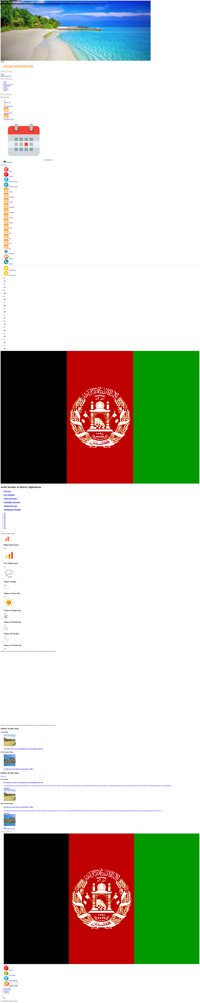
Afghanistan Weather (12, 510)
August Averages (10, 499)
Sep (5, 524)
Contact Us (6, 992)
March (5, 90)
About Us (6, 991)
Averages (6, 88)
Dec (5, 528)
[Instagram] (101, 998)
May (5, 518)
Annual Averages (10, 506)
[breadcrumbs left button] (1, 93)
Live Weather (9, 495)
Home (5, 81)
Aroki (5, 87)
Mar (5, 515)
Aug (5, 522)
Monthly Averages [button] (13, 186)
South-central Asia (8, 84)
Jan (4, 513)
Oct (5, 525)
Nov (5, 527)
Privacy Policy (7, 990)
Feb (5, 514)
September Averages (12, 502)
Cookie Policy (7, 988)
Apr (5, 517)
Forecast (7, 491)
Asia (5, 83)
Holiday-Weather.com (6, 76)
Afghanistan (7, 86)
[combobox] (8, 71)
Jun (4, 520)
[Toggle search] (1, 73)
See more (3, 776)
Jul (4, 521)
